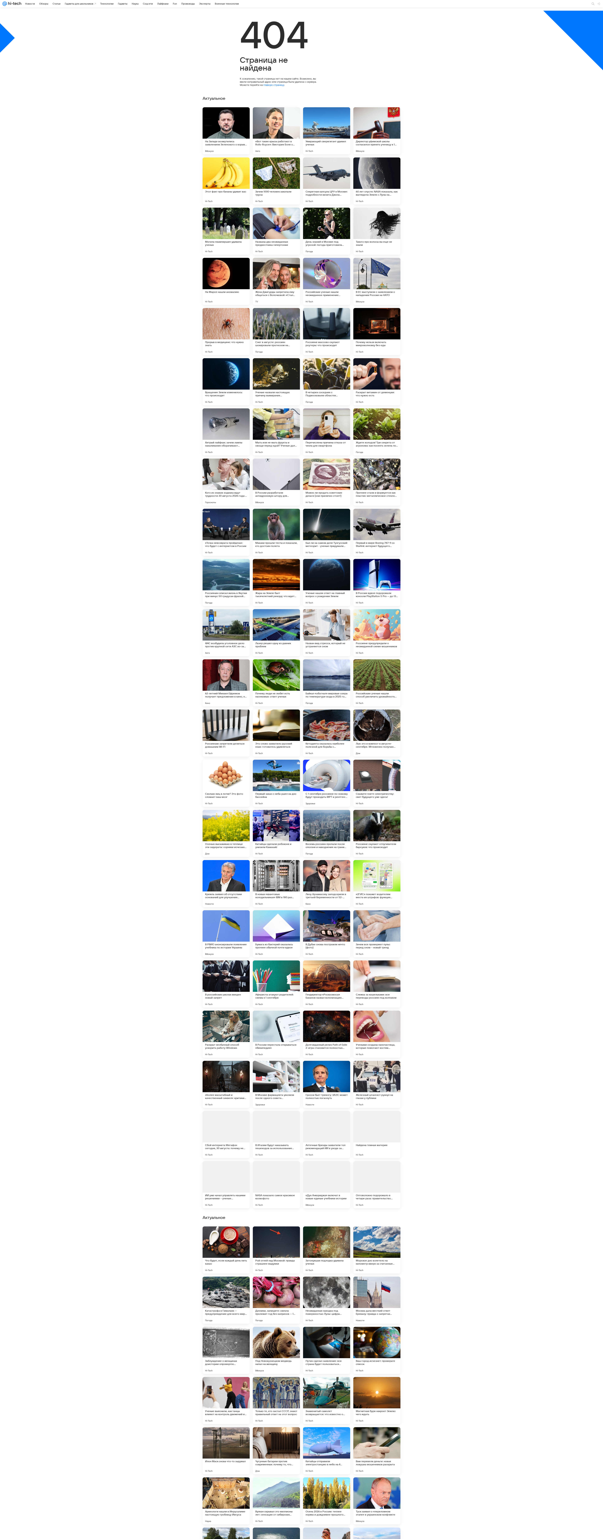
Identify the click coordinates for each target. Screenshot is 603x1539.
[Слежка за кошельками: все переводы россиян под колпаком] (376, 983)
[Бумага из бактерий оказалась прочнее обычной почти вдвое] (276, 933)
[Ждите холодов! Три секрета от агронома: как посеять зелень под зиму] (376, 431)
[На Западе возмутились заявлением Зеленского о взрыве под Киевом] (226, 130)
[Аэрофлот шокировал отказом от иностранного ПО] (276, 1485)
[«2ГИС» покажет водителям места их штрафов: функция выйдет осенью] (376, 883)
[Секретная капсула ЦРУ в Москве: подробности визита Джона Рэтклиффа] (326, 181)
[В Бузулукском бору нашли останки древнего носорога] (226, 1385)
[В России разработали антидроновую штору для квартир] (276, 482)
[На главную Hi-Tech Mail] (14, 4)
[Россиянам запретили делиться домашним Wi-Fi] (226, 733)
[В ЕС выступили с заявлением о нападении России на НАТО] (376, 281)
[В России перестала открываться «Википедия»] (276, 1034)
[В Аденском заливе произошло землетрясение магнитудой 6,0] (226, 1435)
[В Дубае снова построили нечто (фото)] (326, 933)
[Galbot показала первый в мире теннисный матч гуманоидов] (276, 1385)
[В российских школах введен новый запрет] (226, 983)
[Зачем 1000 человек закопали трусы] (276, 181)
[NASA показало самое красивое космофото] (276, 1184)
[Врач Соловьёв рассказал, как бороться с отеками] (326, 1485)
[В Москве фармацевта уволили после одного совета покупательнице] (276, 1084)
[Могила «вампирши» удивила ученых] (226, 231)
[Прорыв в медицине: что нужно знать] (226, 331)
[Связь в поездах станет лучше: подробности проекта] (226, 1285)
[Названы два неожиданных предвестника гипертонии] (276, 231)
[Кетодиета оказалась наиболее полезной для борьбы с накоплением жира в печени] (326, 733)
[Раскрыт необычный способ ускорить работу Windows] (226, 1034)
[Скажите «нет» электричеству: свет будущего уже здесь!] (376, 783)
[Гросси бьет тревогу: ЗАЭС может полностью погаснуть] (326, 1084)
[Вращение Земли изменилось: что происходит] (226, 381)
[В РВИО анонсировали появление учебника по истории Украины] (226, 933)
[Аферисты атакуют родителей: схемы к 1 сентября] (276, 983)
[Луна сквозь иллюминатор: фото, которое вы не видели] (376, 1435)
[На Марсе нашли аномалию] (226, 281)
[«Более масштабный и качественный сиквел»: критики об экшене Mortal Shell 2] (226, 1084)
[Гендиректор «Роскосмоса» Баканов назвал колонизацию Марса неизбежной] (326, 983)
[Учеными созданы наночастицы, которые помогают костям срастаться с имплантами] (376, 1034)
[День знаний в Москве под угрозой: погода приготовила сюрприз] (326, 231)
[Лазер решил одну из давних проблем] (276, 632)
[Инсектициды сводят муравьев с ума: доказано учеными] (376, 1335)
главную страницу (273, 84)
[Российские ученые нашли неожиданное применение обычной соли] (326, 281)
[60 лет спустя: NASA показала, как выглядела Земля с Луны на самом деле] (376, 181)
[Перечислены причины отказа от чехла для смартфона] (326, 431)
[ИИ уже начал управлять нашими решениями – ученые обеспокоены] (226, 1184)
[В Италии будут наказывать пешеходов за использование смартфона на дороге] (276, 1134)
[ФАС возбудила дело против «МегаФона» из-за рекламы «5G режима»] (326, 1435)
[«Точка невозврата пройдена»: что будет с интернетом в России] (226, 532)
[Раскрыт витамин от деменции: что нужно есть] (376, 381)
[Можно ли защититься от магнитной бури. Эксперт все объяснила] (376, 1285)
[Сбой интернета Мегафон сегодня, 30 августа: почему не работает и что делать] (226, 1134)
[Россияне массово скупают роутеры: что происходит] (326, 331)
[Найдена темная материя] (376, 1134)
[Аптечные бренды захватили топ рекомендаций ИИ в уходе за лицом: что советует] (326, 1134)
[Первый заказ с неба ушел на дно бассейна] (276, 783)
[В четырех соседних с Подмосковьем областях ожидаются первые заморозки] (326, 381)
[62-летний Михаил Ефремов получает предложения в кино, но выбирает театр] (226, 682)
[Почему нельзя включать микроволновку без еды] (376, 331)
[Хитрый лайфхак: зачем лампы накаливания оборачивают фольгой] (226, 431)
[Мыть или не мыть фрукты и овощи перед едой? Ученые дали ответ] (276, 431)
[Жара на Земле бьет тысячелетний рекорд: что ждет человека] (276, 582)
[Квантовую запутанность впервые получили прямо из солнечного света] (276, 1335)
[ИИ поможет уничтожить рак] (276, 1234)
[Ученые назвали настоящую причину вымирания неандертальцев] (276, 381)
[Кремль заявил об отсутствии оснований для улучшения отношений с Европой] (226, 883)
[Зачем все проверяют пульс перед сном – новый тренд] (376, 933)
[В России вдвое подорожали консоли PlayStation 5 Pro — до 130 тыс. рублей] (376, 582)
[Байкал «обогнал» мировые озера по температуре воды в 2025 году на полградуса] (326, 682)
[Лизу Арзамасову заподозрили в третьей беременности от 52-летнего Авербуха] (326, 883)
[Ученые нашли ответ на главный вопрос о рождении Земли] (326, 582)
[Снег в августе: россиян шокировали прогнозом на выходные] (276, 331)
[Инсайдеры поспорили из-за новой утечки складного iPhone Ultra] (326, 1385)
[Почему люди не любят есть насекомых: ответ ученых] (276, 682)
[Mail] (5, 4)
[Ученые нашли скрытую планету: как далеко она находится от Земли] (376, 1385)
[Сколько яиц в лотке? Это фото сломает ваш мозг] (226, 783)
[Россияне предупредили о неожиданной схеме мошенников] (376, 632)
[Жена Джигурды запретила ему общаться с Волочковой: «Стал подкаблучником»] (276, 281)
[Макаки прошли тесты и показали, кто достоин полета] (276, 532)
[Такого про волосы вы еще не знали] (376, 231)
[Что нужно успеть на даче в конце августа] (376, 1234)
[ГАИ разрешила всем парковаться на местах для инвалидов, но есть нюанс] (326, 1285)
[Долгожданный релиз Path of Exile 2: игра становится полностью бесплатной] (326, 1034)
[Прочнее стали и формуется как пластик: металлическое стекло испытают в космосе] (376, 482)
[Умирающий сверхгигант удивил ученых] (326, 130)
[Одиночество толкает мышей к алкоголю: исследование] (326, 1335)
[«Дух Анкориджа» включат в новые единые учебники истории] (326, 1184)
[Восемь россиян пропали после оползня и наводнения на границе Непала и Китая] (326, 833)
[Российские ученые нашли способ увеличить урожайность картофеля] (376, 682)
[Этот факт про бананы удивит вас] (226, 181)
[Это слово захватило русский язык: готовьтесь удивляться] (276, 733)
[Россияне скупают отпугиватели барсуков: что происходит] (376, 833)
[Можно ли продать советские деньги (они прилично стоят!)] (326, 482)
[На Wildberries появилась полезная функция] (226, 1335)
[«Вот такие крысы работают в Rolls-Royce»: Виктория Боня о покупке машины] (276, 130)
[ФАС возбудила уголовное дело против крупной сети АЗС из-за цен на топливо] (226, 632)
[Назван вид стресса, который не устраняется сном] (326, 632)
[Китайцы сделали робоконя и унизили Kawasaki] (276, 833)
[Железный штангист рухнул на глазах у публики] (376, 1084)
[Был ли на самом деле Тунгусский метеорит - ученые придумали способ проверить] (326, 532)
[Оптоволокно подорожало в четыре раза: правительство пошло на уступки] (376, 1184)
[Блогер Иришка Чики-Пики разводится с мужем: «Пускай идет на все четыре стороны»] (326, 1234)
